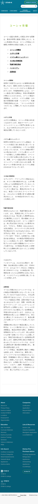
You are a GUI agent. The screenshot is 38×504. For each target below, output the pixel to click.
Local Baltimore (27, 435)
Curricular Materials (7, 430)
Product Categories (7, 454)
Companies (4, 11)
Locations (4, 415)
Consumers (13, 11)
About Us (4, 405)
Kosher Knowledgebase (25, 10)
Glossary (3, 432)
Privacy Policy (5, 408)
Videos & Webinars (7, 442)
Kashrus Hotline (6, 410)
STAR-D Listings (6, 476)
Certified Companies (7, 452)
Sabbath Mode (31, 2)
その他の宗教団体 (16, 61)
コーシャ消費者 (15, 50)
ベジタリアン (14, 68)
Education (4, 424)
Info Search (5, 449)
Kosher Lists (26, 427)
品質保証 (13, 72)
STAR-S (6, 481)
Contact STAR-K (6, 413)
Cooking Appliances (29, 454)
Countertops (26, 467)
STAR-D (6, 471)
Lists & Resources (29, 424)
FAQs (2, 445)
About (35, 11)
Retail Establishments (7, 457)
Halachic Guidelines (29, 430)
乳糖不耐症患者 (15, 64)
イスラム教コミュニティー (19, 57)
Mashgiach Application (30, 432)
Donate (27, 471)
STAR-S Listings (6, 486)
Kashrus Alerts (5, 464)
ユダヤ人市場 (14, 53)
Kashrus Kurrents (6, 435)
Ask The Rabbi (5, 427)
